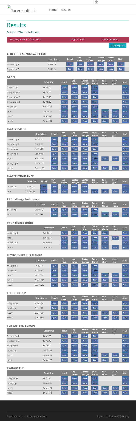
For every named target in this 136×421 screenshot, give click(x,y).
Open (70, 64)
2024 (20, 32)
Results (66, 10)
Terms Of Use (14, 416)
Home (53, 10)
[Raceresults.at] (21, 10)
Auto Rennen (32, 32)
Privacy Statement (37, 416)
